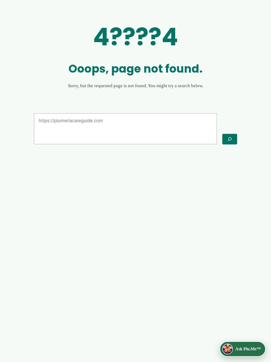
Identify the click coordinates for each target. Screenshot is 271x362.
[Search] (229, 139)
